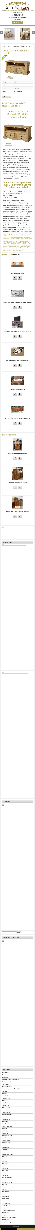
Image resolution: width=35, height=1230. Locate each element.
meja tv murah (6, 249)
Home (4, 46)
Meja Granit (5, 1168)
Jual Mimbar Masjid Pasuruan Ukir (17, 482)
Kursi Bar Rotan (6, 1098)
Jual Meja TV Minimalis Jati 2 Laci (16, 52)
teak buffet (26, 249)
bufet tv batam (12, 237)
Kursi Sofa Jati (5, 1131)
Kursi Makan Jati (6, 1119)
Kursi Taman (5, 1133)
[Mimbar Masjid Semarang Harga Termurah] (17, 502)
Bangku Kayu (5, 1072)
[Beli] (15, 278)
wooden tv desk (18, 250)
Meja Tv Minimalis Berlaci (17, 273)
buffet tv (7, 239)
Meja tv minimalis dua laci (25, 247)
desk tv (11, 239)
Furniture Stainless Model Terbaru (10, 1079)
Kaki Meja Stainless (7, 1086)
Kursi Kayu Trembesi (7, 1114)
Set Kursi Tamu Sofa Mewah (9, 1210)
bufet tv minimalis (13, 238)
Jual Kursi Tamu (7, 233)
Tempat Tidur (5, 1212)
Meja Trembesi (5, 1191)
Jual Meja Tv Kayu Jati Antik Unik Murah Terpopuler (17, 331)
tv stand (13, 250)
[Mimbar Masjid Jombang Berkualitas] (17, 444)
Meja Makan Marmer (7, 1177)
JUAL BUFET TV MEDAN (12, 243)
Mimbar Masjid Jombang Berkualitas (17, 453)
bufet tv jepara (27, 237)
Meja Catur (4, 1163)
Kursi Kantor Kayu (6, 1112)
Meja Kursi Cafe (6, 1173)
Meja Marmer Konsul (7, 1182)
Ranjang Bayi (5, 1208)
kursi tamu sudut (6, 1142)
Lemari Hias (5, 1149)
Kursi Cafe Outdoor (7, 1110)
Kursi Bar (4, 1093)
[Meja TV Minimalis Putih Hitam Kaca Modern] (17, 351)
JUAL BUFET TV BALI (17, 241)
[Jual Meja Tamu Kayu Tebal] (17, 380)
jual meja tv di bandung (11, 246)
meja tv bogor (23, 246)
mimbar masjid (5, 1198)
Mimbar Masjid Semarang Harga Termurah (17, 511)
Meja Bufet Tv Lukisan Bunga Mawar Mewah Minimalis (17, 302)
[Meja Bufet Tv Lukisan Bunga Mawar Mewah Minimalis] (17, 293)
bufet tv (6, 237)
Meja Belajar (5, 1159)
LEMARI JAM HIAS (6, 1152)
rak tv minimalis (20, 249)
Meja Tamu (4, 1189)
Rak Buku (4, 1205)
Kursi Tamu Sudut (6, 1140)
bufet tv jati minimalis (19, 237)
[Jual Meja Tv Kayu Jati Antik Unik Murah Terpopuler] (17, 322)
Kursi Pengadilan (6, 1123)
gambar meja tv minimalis (18, 239)
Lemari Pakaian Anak (7, 1154)
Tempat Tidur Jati (6, 1215)
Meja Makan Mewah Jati (8, 1180)
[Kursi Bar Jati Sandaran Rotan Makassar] (25, 33)
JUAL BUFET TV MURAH (23, 243)
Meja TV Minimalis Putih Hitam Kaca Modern (17, 360)
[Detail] (20, 278)
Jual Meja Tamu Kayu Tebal (17, 389)
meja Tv (18, 246)
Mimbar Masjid (5, 1196)
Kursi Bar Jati (5, 1096)
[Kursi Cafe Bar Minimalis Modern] (9, 33)
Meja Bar (4, 1156)
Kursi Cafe (4, 1100)
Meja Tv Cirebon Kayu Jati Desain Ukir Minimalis (17, 418)
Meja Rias (4, 1184)
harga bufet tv (27, 239)
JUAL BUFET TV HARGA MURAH (14, 242)
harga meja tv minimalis (8, 241)
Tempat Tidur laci (6, 1219)
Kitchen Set (5, 1091)
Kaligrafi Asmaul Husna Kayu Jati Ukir (11, 1088)
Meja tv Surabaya (13, 249)
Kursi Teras (5, 1145)
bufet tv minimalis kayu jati (22, 238)
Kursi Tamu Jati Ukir (7, 1135)
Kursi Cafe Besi (6, 1102)
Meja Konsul (5, 1170)
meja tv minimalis (15, 247)
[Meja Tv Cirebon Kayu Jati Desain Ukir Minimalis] (17, 409)
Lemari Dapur (5, 1147)
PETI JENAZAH (6, 1203)
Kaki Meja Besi (5, 1084)
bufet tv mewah (6, 238)
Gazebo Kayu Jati (6, 1081)
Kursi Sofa (4, 1128)
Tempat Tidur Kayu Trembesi (9, 1217)
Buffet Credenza (6, 1074)
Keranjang (16, 22)
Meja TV (10, 46)
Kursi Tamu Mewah (6, 1138)
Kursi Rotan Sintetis (7, 1126)
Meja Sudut (5, 1187)
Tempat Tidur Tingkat (7, 1222)
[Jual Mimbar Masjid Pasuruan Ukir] (17, 473)
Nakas (3, 1201)
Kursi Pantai (5, 1121)
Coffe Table (5, 1077)
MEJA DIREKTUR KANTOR (8, 1166)
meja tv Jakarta (9, 247)
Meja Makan (5, 1175)
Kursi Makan (5, 1117)
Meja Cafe (4, 1161)
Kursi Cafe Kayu (6, 1107)
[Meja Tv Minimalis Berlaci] (17, 264)
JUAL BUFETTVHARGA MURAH (19, 245)
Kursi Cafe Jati (5, 1105)
